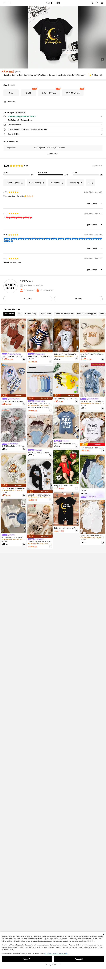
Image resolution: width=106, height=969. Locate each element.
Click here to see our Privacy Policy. (56, 953)
